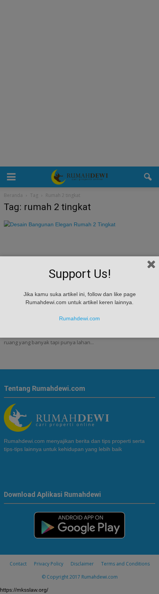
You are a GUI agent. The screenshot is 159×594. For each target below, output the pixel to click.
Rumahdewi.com (79, 318)
